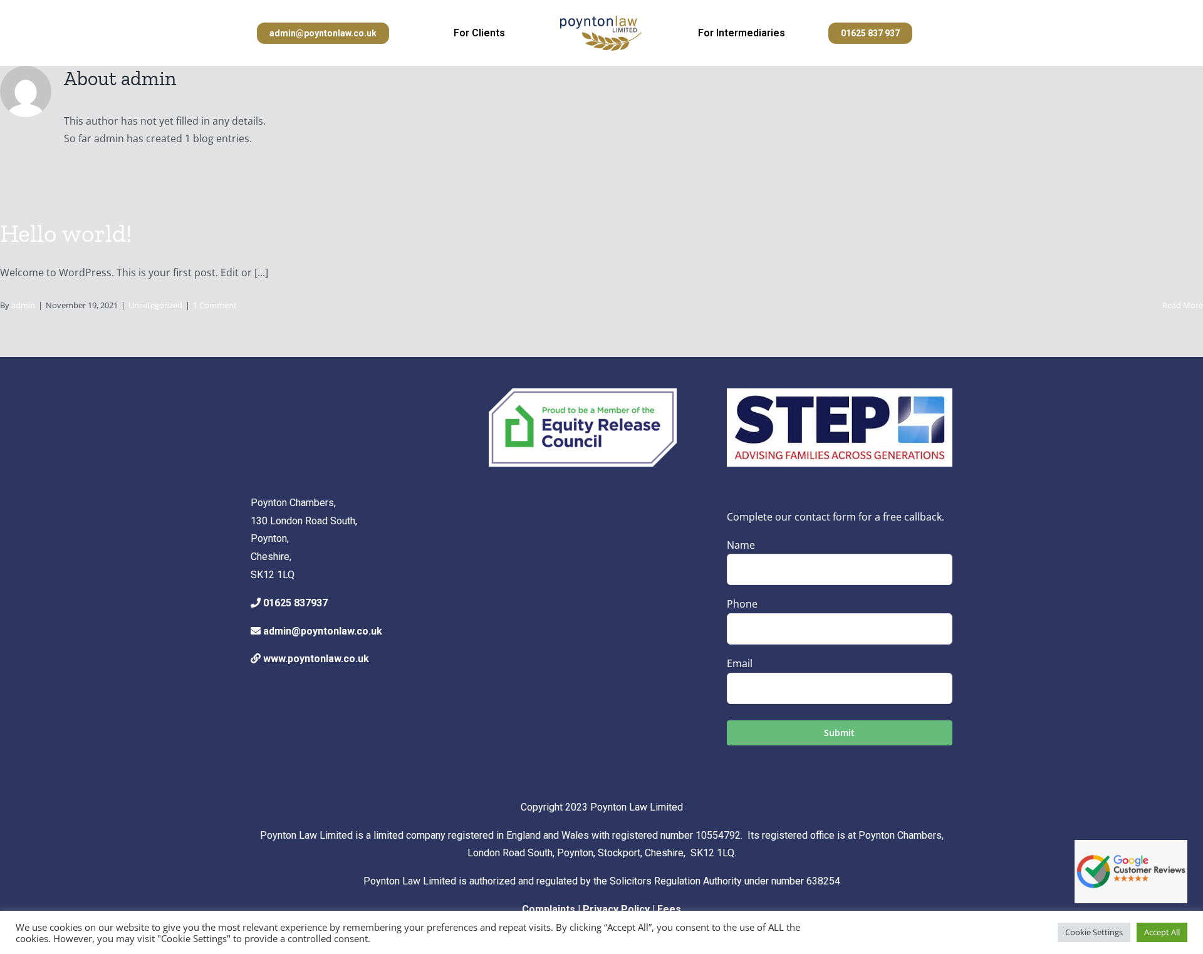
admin (23, 305)
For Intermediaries (741, 33)
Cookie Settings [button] (1094, 932)
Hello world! (66, 233)
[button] (323, 33)
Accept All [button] (1162, 932)
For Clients (479, 33)
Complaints (548, 909)
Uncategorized (155, 305)
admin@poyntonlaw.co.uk (322, 631)
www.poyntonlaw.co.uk (316, 659)
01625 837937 (295, 603)
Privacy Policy (616, 909)
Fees (669, 909)
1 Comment (215, 305)
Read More (1182, 305)
